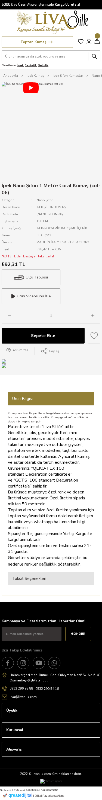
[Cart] (97, 41)
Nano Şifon (45, 200)
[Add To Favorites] (94, 336)
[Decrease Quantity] (9, 315)
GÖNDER (78, 633)
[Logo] (51, 22)
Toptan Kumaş (33, 42)
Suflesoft (5, 790)
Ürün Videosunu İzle (34, 296)
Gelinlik (43, 65)
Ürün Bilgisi (22, 398)
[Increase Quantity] (92, 315)
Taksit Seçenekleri (29, 578)
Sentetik (31, 65)
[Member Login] (89, 41)
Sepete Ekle (43, 335)
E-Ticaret (19, 790)
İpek (20, 65)
